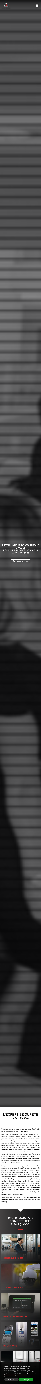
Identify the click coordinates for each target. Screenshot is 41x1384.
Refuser (12, 1380)
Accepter (27, 1380)
